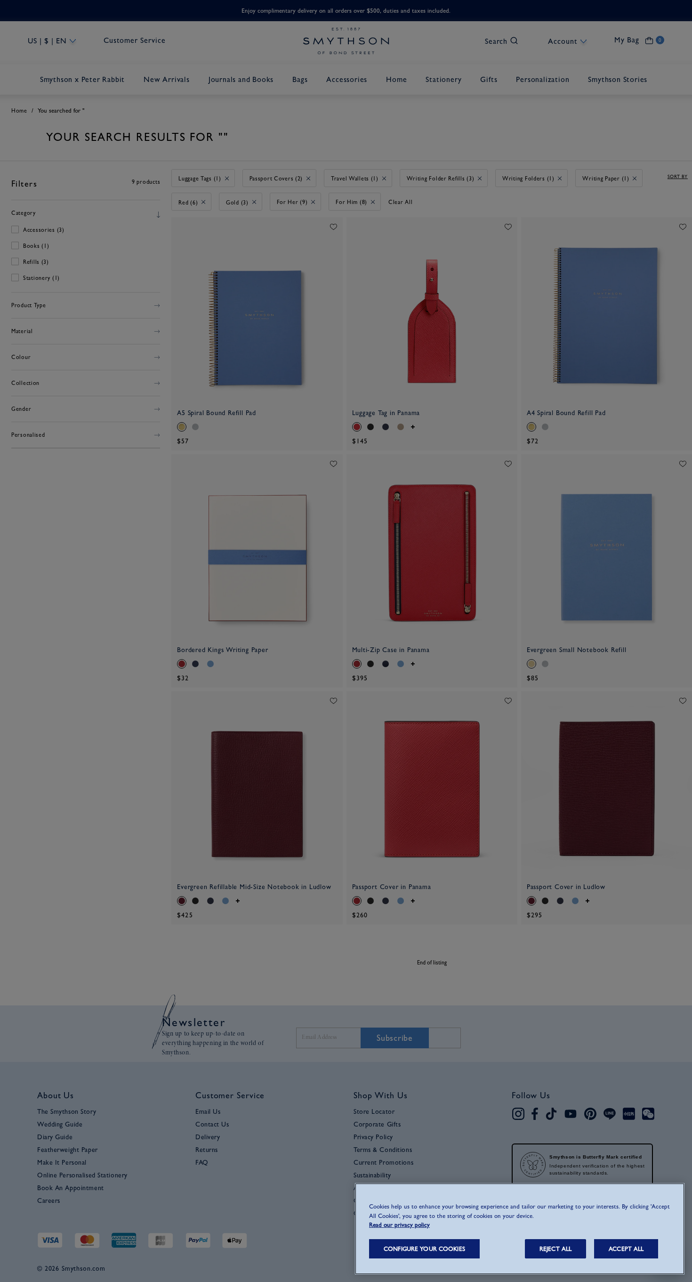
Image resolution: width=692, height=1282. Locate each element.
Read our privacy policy (399, 1224)
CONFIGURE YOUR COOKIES (424, 1248)
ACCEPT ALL (626, 1248)
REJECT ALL (555, 1248)
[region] (519, 1228)
